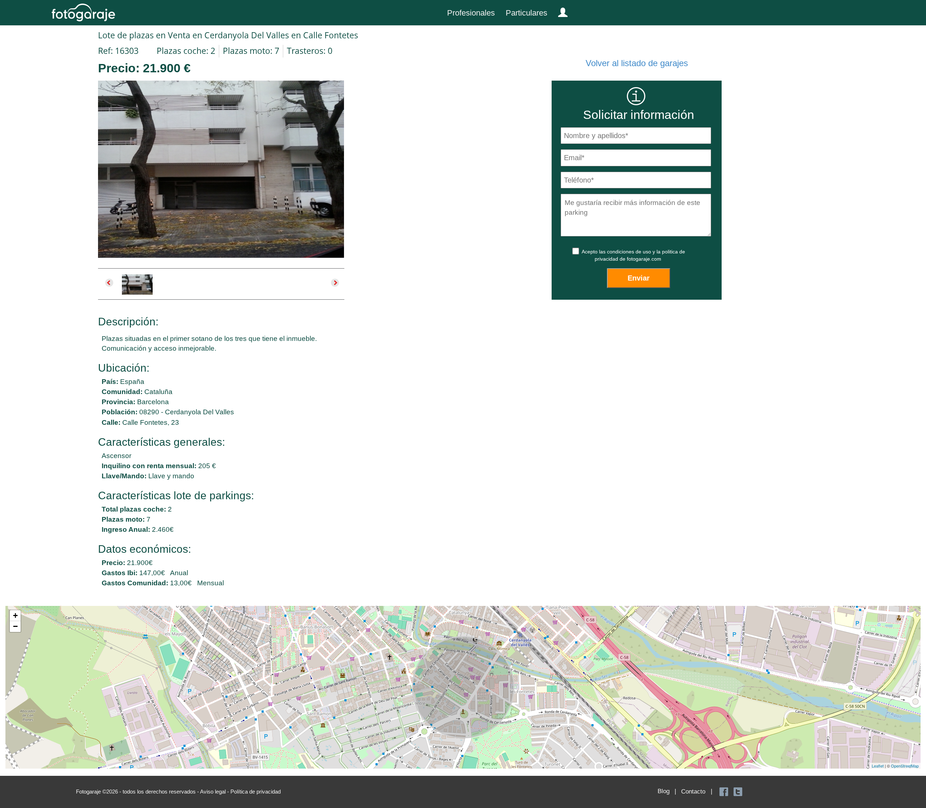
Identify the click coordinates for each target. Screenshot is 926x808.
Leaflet (878, 766)
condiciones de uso (630, 252)
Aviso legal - (215, 791)
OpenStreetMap (905, 766)
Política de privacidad (255, 791)
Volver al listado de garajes (637, 63)
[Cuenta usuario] (560, 11)
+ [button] (15, 615)
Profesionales (471, 12)
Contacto (693, 791)
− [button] (15, 626)
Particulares (526, 12)
